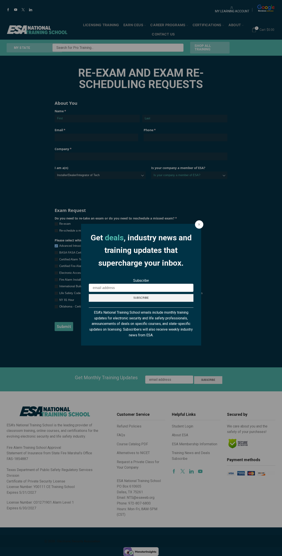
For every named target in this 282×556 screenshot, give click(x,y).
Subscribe (141, 280)
